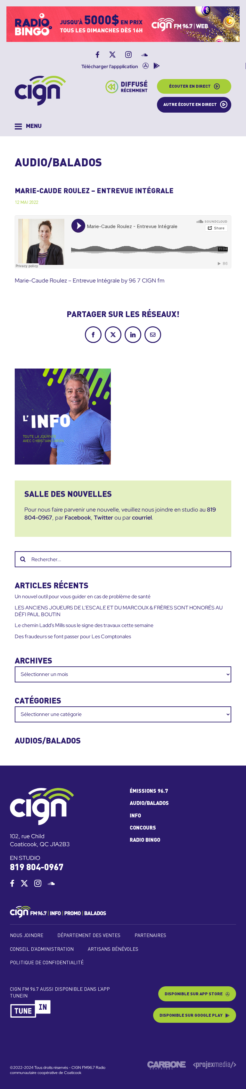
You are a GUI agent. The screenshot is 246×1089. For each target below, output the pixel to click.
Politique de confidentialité (47, 963)
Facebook (78, 517)
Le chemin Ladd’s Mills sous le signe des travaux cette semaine (84, 625)
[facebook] (12, 883)
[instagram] (37, 883)
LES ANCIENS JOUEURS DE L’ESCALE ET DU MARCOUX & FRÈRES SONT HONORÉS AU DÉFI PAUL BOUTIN (119, 611)
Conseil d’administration (42, 949)
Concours (143, 828)
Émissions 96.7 (149, 791)
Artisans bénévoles (113, 949)
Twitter (103, 517)
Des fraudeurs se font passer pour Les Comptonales (73, 636)
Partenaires (150, 936)
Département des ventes (88, 936)
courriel (142, 517)
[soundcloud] (51, 883)
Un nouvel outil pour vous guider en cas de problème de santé (83, 596)
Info (135, 816)
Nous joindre (26, 936)
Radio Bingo (145, 840)
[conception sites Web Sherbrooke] (214, 1063)
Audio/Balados (149, 803)
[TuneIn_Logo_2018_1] (31, 1002)
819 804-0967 (36, 867)
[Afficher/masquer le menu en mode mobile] (28, 126)
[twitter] (24, 883)
